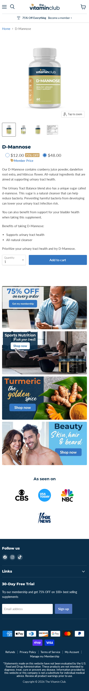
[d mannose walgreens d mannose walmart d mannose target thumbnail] (9, 129)
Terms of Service (50, 652)
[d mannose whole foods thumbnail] (37, 129)
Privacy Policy (28, 652)
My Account (72, 652)
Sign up (63, 609)
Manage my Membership (44, 656)
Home (6, 28)
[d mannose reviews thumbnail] (23, 129)
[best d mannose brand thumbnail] (52, 129)
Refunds (10, 652)
